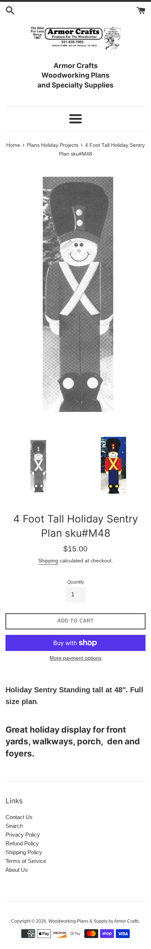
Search (14, 826)
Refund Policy (22, 843)
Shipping (48, 560)
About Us (16, 870)
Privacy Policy (22, 834)
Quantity (75, 582)
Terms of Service (25, 861)
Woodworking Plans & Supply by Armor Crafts (93, 921)
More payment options (75, 658)
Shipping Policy (23, 852)
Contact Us (19, 817)
